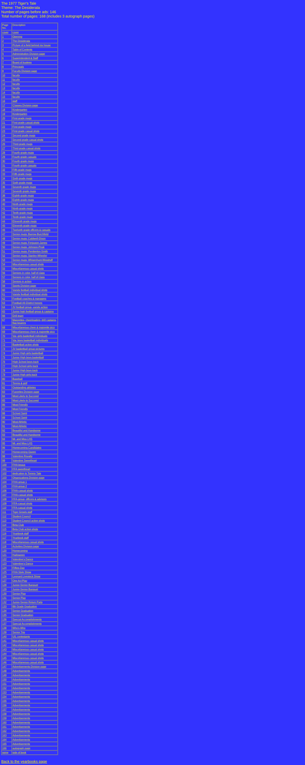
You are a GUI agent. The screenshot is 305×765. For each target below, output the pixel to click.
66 (3, 315)
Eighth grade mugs (23, 195)
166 (4, 748)
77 (3, 366)
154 (4, 696)
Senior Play (19, 593)
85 (3, 400)
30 (3, 161)
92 (3, 430)
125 (4, 572)
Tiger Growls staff (22, 512)
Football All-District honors (27, 303)
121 (4, 555)
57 (3, 277)
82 (3, 387)
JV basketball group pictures (28, 349)
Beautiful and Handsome (27, 430)
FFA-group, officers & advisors (30, 499)
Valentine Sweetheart (25, 460)
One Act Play (20, 580)
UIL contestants (21, 636)
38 (3, 195)
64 (3, 307)
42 (3, 212)
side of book (19, 752)
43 (3, 217)
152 (4, 688)
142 (4, 645)
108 (4, 499)
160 (4, 722)
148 (4, 671)
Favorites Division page (26, 391)
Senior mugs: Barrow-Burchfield (30, 234)
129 (4, 589)
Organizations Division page (28, 477)
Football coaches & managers (29, 298)
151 (4, 683)
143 (4, 649)
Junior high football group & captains (33, 311)
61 (3, 294)
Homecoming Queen (24, 452)
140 (4, 636)
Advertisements (21, 671)
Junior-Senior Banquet (25, 585)
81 (3, 383)
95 (3, 443)
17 (3, 105)
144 (4, 653)
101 (4, 469)
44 (3, 221)
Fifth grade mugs (22, 169)
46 (3, 230)
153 (4, 692)
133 (4, 606)
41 (3, 208)
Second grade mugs (24, 135)
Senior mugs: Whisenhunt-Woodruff (33, 260)
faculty (16, 75)
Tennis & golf (20, 383)
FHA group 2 (20, 486)
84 (3, 396)
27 (3, 148)
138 (4, 628)
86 (3, 404)
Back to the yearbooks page (24, 761)
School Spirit (20, 413)
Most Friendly (20, 404)
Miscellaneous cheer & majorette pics (34, 327)
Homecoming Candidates (27, 447)
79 (3, 374)
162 (4, 731)
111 (4, 512)
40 (3, 204)
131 (4, 598)
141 (4, 641)
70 (3, 336)
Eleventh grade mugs (25, 221)
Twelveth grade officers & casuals (31, 230)
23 (3, 131)
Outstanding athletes (24, 387)
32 (3, 169)
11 (3, 79)
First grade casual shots (26, 122)
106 (4, 490)
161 (4, 726)
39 (3, 199)
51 (3, 251)
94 (3, 439)
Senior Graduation (23, 610)
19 (3, 114)
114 (4, 525)
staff (15, 101)
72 (3, 344)
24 (3, 135)
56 (3, 272)
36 (3, 187)
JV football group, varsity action (30, 307)
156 (4, 705)
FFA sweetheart (21, 469)
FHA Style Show (22, 572)
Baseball (18, 379)
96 (3, 447)
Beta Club (18, 525)
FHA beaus (19, 464)
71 (3, 340)
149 (4, 675)
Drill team (18, 315)
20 (3, 118)
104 (4, 482)
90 (3, 422)
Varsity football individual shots (30, 290)
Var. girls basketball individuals (30, 336)
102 (4, 473)
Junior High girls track (25, 374)
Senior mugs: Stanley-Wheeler (30, 255)
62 (3, 298)
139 (4, 632)
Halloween (19, 555)
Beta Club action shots (25, 529)
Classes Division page (25, 105)
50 (3, 247)
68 (3, 327)
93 (3, 434)
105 (4, 486)
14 (3, 92)
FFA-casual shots (22, 503)
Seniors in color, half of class (29, 272)
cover (5, 32)
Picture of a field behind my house (32, 45)
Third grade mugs (22, 144)
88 (3, 413)
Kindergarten (20, 109)
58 (3, 281)
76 (3, 361)
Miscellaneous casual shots (28, 264)
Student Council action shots (29, 520)
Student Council (22, 516)
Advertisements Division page (29, 666)
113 (4, 520)
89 (3, 417)
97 (3, 452)
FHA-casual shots (23, 490)
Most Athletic (20, 422)
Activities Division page (26, 546)
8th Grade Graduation (25, 606)
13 (3, 88)
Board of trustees (22, 62)
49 (3, 242)
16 (3, 101)
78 (3, 370)
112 (4, 516)
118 (4, 542)
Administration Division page (29, 53)
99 (3, 460)
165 (4, 744)
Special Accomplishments (27, 619)
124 (4, 568)
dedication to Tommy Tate (27, 473)
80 (3, 379)
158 (4, 714)
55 (3, 268)
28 (3, 152)
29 (3, 157)
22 (3, 126)
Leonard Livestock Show (26, 576)
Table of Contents (22, 49)
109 (4, 503)
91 (3, 426)
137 (4, 623)
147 (4, 666)
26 (3, 144)
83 (3, 391)
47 (3, 234)
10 (3, 75)
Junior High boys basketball (28, 357)
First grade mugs (22, 118)
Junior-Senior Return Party (28, 602)
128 (4, 585)
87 (3, 409)
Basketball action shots (26, 344)
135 (4, 615)
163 (4, 735)
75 (3, 357)
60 (3, 290)
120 (4, 550)
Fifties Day (19, 568)
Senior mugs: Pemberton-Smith (30, 251)
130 (4, 593)
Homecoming (20, 550)
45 (3, 225)
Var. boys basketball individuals (30, 340)
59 (3, 285)
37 (3, 191)
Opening (17, 36)
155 (4, 701)
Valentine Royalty (22, 456)
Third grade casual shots (26, 148)
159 (4, 718)
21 (3, 122)
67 (3, 320)
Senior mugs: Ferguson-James (30, 242)
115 (4, 529)
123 (4, 563)
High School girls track (25, 366)
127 (4, 580)
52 (3, 255)
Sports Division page (24, 285)
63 (3, 303)
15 (3, 96)
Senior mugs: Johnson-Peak (28, 247)
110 (4, 507)
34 (3, 178)
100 (4, 464)
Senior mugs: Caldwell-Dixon (29, 238)
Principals (18, 66)
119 (4, 546)
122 (4, 559)
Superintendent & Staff (25, 58)
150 (4, 679)
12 (3, 84)
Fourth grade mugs (23, 152)
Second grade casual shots (28, 139)
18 (3, 109)
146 (4, 662)
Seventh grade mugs (24, 187)
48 (3, 238)
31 (3, 165)
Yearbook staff (21, 533)
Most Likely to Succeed (26, 396)
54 (3, 264)
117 (4, 537)
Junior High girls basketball (28, 353)
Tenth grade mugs (23, 212)
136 (4, 619)
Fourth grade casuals (24, 157)
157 (4, 709)
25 (3, 139)
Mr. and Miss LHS (22, 439)
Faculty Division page (25, 71)
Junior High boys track (25, 370)
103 (4, 477)
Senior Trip (19, 632)
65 (3, 311)
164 (4, 739)
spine (5, 752)
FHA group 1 (20, 482)
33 (3, 174)
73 (3, 349)
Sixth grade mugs (22, 178)
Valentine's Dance (23, 559)
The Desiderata (21, 41)
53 (3, 260)
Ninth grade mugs (23, 204)
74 (3, 353)
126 (4, 576)
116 (4, 533)
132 (4, 602)
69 (3, 331)
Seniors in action (22, 281)
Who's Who (19, 628)
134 (4, 610)
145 (4, 658)
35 (3, 182)
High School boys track (26, 361)
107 (4, 495)
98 (3, 456)
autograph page (21, 748)
